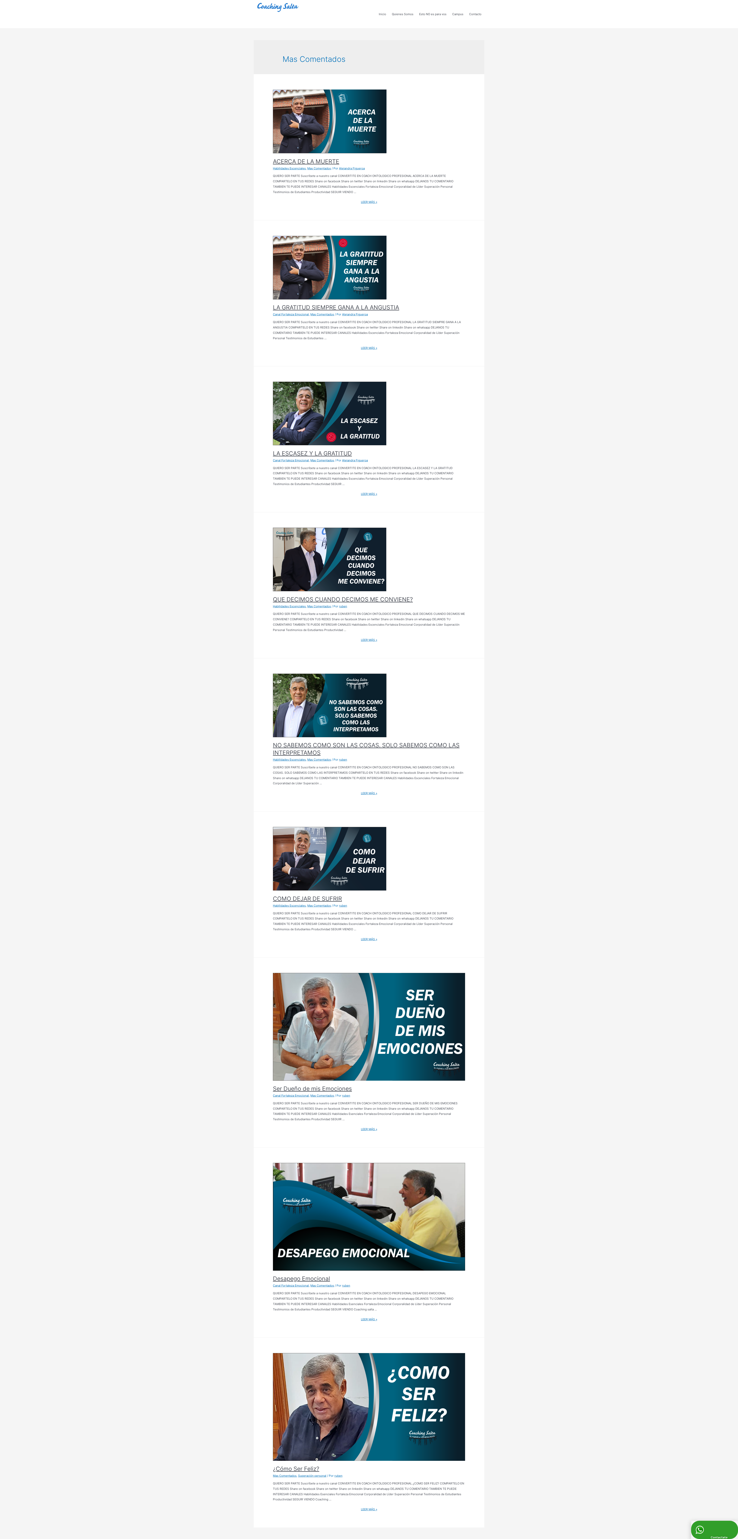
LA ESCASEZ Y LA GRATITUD (312, 453)
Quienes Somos (402, 14)
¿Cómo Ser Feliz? (296, 1468)
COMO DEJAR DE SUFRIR (307, 898)
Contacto (475, 14)
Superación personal (312, 1476)
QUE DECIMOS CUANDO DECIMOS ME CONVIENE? (343, 599)
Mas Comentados (319, 168)
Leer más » (369, 202)
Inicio (382, 14)
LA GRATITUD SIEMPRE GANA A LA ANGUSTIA (336, 307)
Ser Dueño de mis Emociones (312, 1088)
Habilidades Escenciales (289, 168)
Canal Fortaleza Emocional (291, 314)
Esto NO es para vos (432, 14)
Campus (457, 14)
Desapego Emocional (301, 1278)
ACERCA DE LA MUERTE (306, 161)
